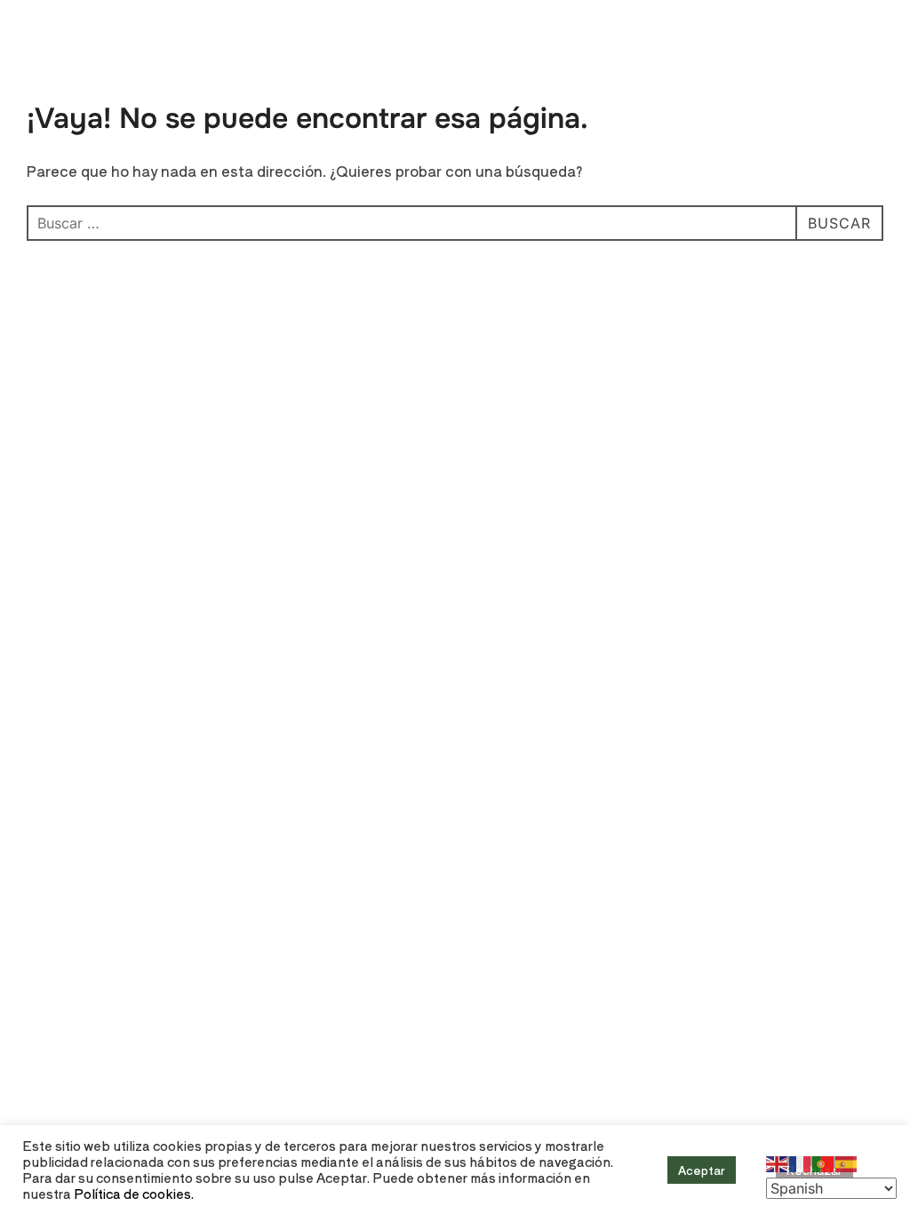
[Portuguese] (823, 1161)
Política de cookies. (134, 1193)
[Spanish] (846, 1161)
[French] (800, 1161)
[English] (777, 1161)
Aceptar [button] (701, 1170)
